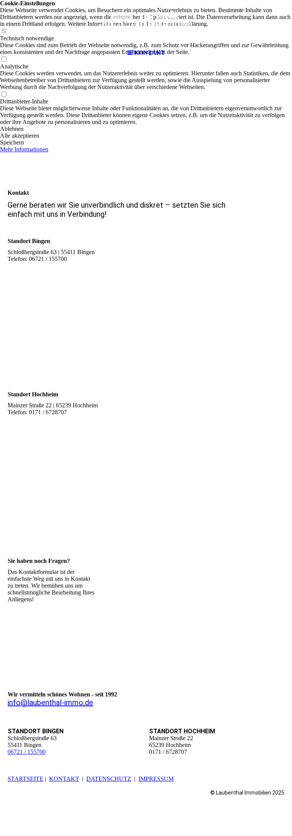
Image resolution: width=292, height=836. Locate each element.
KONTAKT (64, 779)
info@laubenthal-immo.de (50, 702)
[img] (146, 23)
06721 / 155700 (27, 752)
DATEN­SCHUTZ (108, 779)
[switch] (4, 94)
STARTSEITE (25, 779)
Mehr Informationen (24, 149)
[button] (146, 129)
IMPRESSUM (156, 779)
